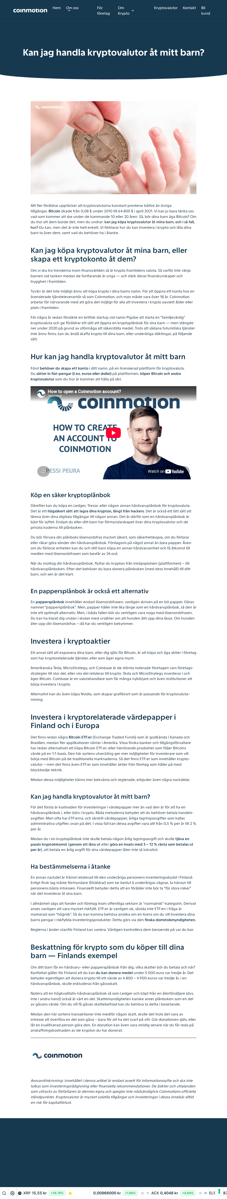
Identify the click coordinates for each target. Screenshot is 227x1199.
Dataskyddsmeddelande (86, 1167)
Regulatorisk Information (86, 1156)
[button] (79, 1193)
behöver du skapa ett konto (64, 368)
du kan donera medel (114, 972)
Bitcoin (54, 211)
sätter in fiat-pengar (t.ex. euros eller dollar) (73, 373)
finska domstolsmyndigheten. (170, 920)
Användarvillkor (78, 1145)
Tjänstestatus (76, 1178)
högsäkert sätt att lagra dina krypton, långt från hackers (96, 511)
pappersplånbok (50, 602)
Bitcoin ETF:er (80, 737)
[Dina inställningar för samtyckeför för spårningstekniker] (219, 1191)
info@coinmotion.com (135, 1172)
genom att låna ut (84, 844)
